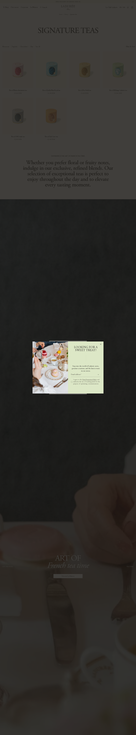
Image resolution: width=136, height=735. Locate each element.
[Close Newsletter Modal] (101, 344)
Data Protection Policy (89, 380)
